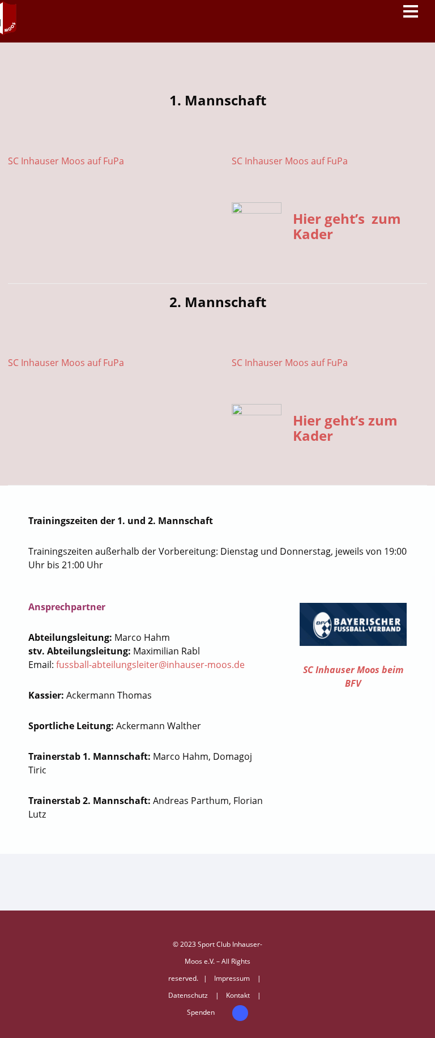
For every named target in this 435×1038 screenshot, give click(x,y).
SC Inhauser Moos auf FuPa (66, 161)
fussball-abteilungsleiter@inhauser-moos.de (150, 664)
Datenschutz (188, 995)
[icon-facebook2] (240, 1013)
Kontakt (238, 995)
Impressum (232, 978)
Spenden (201, 1012)
